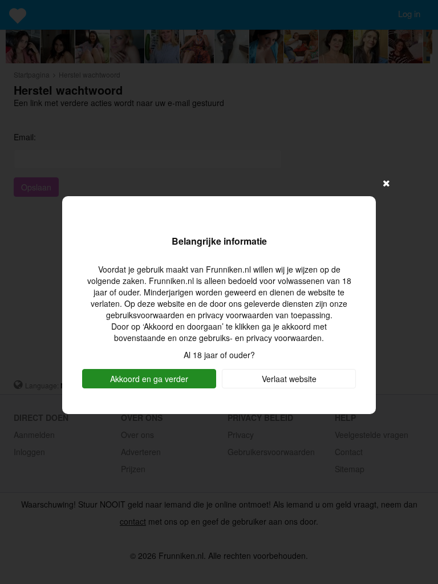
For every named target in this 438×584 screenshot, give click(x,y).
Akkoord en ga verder (149, 378)
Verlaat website (289, 378)
